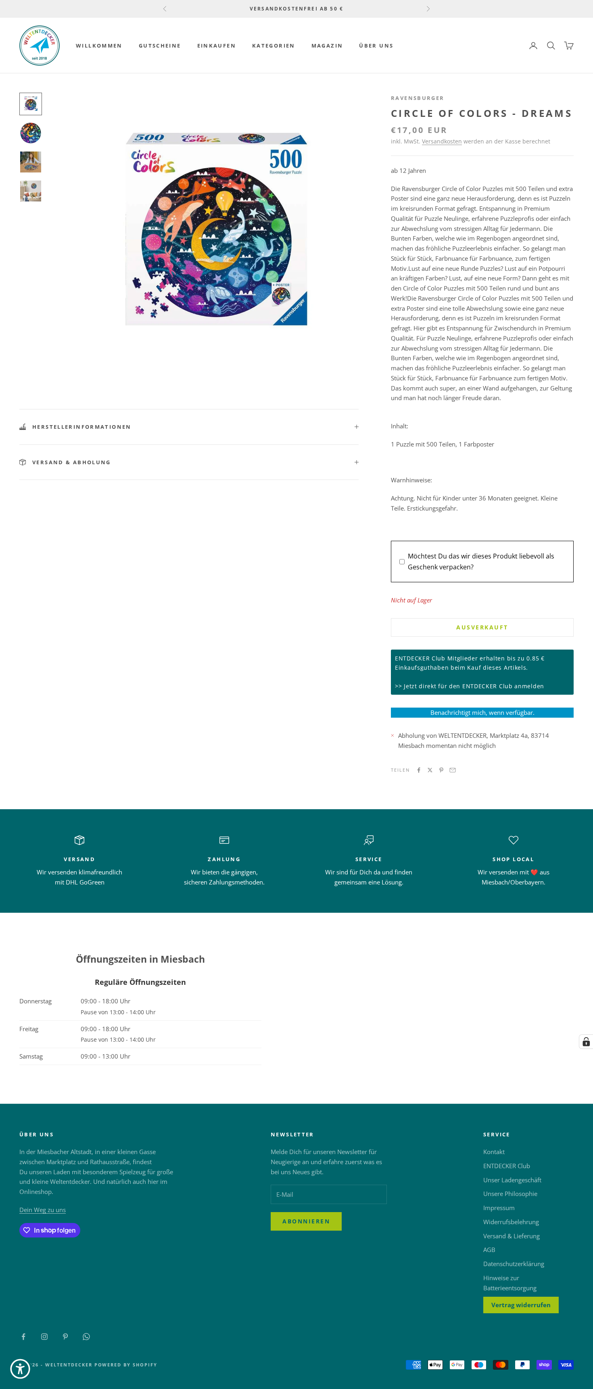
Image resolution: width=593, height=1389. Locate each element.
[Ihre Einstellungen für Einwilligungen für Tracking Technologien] (586, 1041)
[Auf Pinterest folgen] (65, 1337)
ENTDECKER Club (506, 1166)
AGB (489, 1250)
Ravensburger (418, 98)
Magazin (327, 45)
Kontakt (494, 1152)
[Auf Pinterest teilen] (441, 770)
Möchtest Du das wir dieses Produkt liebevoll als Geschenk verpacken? (481, 561)
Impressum (499, 1208)
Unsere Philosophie (510, 1194)
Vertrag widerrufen (521, 1305)
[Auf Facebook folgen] (23, 1337)
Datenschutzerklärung (513, 1264)
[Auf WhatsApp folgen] (86, 1337)
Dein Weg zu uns (42, 1210)
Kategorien (273, 45)
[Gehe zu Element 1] (30, 104)
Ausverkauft (482, 627)
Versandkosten (442, 141)
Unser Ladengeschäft (512, 1180)
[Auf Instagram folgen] (44, 1337)
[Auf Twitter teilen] (430, 770)
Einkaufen (216, 45)
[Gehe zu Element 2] (30, 133)
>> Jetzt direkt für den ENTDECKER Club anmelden (469, 686)
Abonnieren (306, 1221)
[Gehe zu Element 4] (30, 191)
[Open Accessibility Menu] (20, 1369)
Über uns (376, 45)
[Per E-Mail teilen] (452, 770)
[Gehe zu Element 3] (30, 162)
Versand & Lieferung (511, 1236)
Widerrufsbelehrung (511, 1222)
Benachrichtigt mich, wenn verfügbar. (482, 712)
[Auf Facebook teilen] (419, 770)
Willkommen (99, 45)
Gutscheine (160, 45)
